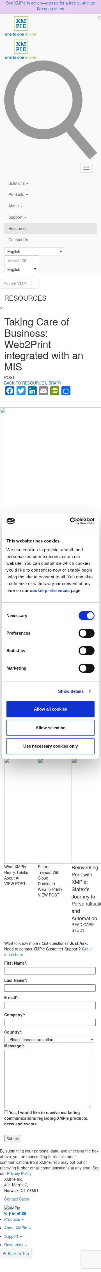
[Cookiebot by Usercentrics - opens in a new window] (71, 521)
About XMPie (16, 1227)
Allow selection (51, 727)
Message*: (14, 1046)
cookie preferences (50, 590)
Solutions (17, 183)
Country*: (13, 1032)
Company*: (14, 1014)
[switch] (87, 633)
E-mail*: (11, 997)
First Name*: (15, 963)
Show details (71, 691)
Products (16, 194)
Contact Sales (16, 1199)
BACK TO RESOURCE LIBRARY (32, 383)
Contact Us (18, 239)
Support (16, 217)
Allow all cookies (50, 709)
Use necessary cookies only (50, 746)
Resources (17, 228)
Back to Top (18, 1253)
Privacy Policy (19, 1173)
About (14, 206)
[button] (34, 251)
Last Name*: (15, 980)
